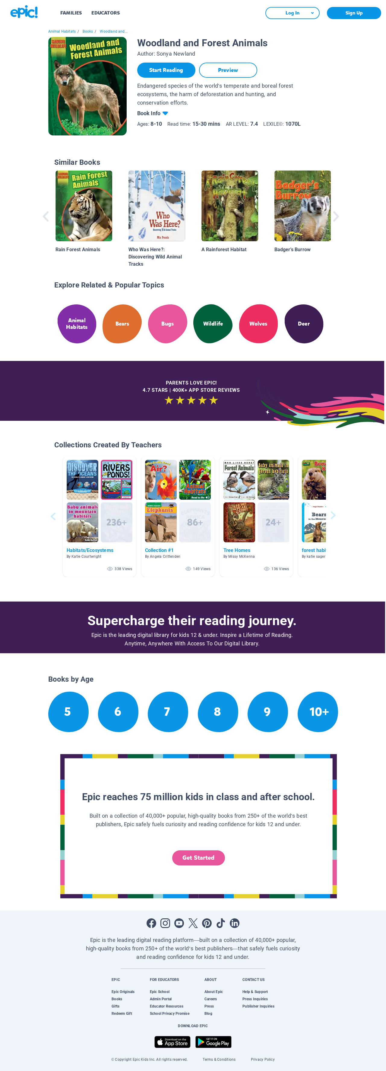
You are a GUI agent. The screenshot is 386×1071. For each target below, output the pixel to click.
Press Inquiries (255, 999)
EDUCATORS (105, 13)
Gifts (115, 1006)
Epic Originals (123, 992)
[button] (99, 516)
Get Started (198, 858)
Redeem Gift (122, 1013)
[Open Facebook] (151, 923)
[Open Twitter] (193, 923)
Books (88, 31)
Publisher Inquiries (258, 1006)
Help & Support (255, 992)
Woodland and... (114, 31)
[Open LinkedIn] (234, 923)
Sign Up (354, 13)
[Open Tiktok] (221, 923)
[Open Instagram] (165, 923)
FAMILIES (71, 13)
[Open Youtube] (179, 923)
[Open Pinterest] (207, 923)
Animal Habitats (62, 31)
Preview (228, 70)
